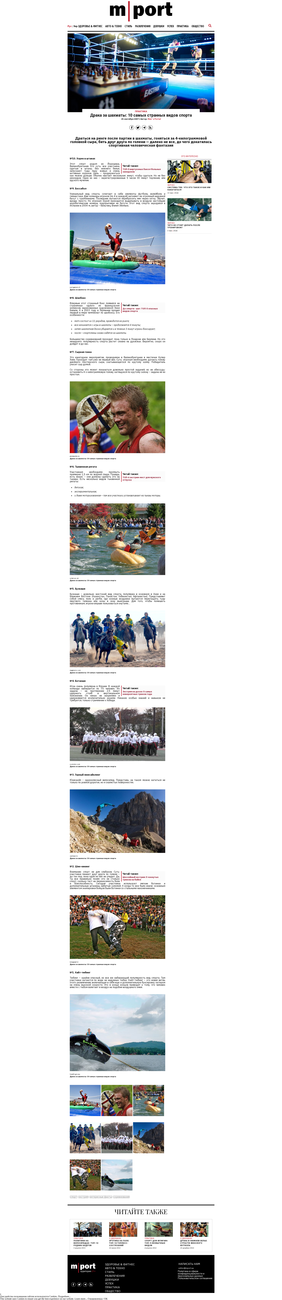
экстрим (83, 1196)
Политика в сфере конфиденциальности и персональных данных (191, 1273)
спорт (73, 1196)
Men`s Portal (154, 119)
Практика (183, 26)
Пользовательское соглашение (195, 1278)
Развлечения (142, 26)
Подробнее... (64, 1296)
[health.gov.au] (116, 1192)
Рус (70, 26)
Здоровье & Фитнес (90, 26)
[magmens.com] (85, 1155)
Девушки (158, 26)
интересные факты (101, 1196)
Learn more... (81, 1299)
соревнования (121, 1196)
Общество (198, 26)
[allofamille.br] (116, 1118)
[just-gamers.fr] (85, 1118)
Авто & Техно (113, 26)
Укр (75, 26)
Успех (170, 26)
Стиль (128, 26)
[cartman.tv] (148, 1155)
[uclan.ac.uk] (148, 1118)
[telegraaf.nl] (85, 1192)
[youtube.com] (116, 1155)
